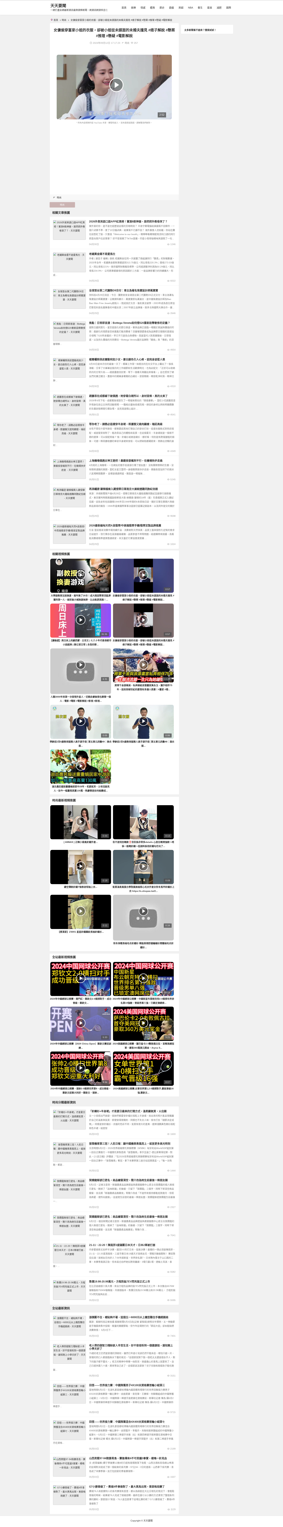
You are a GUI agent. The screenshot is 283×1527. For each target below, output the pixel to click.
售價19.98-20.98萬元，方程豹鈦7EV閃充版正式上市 (119, 1281)
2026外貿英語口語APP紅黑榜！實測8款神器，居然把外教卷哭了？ (128, 221)
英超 (181, 7)
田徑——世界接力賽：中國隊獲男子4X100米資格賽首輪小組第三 (127, 1385)
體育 (152, 7)
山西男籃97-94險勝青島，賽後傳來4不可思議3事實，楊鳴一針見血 (128, 1458)
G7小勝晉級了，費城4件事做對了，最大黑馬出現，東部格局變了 (127, 1486)
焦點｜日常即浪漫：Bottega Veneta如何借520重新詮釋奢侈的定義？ (129, 323)
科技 (57, 1318)
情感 (143, 7)
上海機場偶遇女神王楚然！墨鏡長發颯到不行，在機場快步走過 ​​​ (126, 460)
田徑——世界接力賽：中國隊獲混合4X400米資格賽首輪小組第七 (127, 1421)
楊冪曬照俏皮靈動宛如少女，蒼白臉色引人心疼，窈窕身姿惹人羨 (127, 359)
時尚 (64, 20)
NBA (190, 7)
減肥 (219, 7)
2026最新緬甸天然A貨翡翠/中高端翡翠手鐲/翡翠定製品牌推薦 (125, 525)
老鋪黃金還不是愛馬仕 (102, 254)
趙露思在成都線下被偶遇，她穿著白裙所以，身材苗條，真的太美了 (128, 396)
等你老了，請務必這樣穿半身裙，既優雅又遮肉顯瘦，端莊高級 (125, 424)
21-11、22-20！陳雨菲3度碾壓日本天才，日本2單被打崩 (122, 1245)
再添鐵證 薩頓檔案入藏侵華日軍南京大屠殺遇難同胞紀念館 (123, 489)
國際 (228, 7)
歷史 (162, 7)
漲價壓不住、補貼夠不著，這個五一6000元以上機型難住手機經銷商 (128, 1317)
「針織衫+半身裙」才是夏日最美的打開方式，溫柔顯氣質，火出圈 (128, 1111)
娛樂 (133, 7)
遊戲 (171, 7)
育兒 (57, 1346)
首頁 (124, 7)
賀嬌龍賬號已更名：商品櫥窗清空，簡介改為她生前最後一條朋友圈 (128, 1216)
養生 (200, 7)
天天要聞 (58, 5)
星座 (209, 7)
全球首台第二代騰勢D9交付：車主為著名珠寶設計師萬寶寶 (123, 290)
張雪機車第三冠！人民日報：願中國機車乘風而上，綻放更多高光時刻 (129, 1143)
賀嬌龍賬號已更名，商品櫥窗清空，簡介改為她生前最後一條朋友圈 (128, 1180)
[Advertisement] (114, 149)
